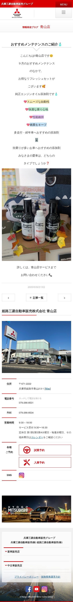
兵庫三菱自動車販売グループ (17, 3)
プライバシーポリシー (26, 576)
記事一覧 (38, 297)
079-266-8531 (26, 402)
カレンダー (37, 437)
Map (47, 388)
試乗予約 (39, 450)
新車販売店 (13, 551)
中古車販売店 (14, 565)
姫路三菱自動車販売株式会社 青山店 (29, 311)
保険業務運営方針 (50, 576)
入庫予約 (39, 462)
